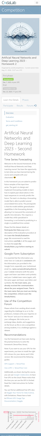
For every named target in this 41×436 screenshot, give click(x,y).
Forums (30, 105)
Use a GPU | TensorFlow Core (15, 368)
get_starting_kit (11, 125)
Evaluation (10, 117)
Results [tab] (20, 105)
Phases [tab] (25, 99)
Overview (9, 113)
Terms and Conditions (14, 121)
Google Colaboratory (22, 375)
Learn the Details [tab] (11, 99)
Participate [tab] (8, 105)
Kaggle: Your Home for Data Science (20, 393)
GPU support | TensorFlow (14, 364)
